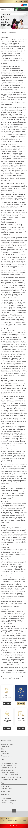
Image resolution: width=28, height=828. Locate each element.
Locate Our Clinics (22, 1)
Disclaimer (4, 822)
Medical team (5, 746)
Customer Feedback (7, 789)
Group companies (6, 756)
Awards (3, 751)
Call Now (15, 826)
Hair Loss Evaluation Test (9, 763)
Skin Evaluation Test (7, 770)
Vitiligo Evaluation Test (8, 765)
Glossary (3, 820)
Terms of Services (12, 820)
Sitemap (11, 822)
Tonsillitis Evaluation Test (9, 779)
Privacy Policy (22, 820)
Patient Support (6, 786)
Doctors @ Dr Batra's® (8, 800)
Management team (7, 744)
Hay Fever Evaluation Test (9, 775)
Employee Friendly (7, 803)
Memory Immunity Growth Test (11, 777)
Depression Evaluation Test (10, 772)
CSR (2, 749)
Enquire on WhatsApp (23, 9)
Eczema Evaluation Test (8, 768)
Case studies (5, 753)
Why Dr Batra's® (6, 798)
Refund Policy (5, 791)
